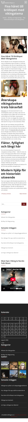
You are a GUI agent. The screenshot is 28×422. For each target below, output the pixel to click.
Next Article (23, 194)
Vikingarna (3, 111)
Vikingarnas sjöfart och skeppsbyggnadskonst (14, 233)
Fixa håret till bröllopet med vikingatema (12, 243)
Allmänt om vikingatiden (8, 217)
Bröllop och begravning (14, 18)
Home (4, 18)
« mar (2, 343)
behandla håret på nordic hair (17, 130)
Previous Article (6, 194)
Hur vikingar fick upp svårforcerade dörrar (13, 238)
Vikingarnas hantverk (7, 248)
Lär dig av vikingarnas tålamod (9, 252)
